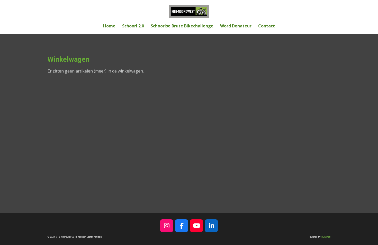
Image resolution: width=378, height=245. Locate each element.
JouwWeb (325, 236)
